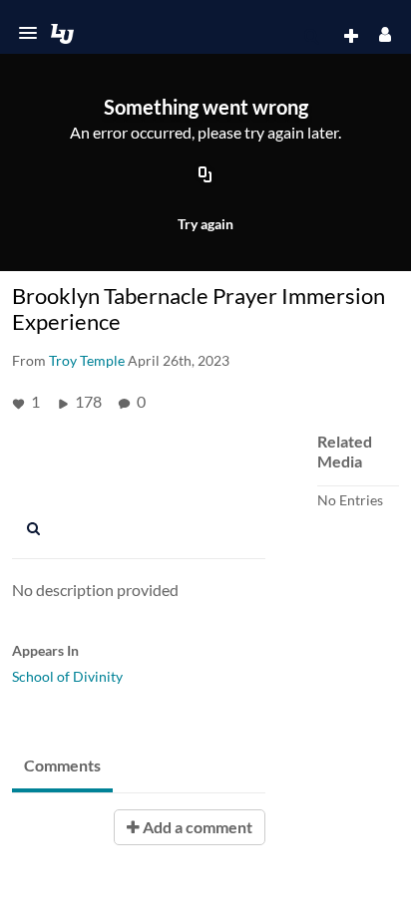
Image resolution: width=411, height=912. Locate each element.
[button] (28, 33)
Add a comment (196, 826)
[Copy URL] (205, 175)
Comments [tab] (62, 765)
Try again (205, 223)
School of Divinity (67, 676)
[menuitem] (311, 37)
